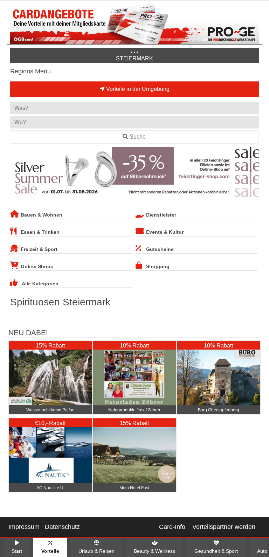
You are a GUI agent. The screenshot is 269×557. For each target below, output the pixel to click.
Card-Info (172, 526)
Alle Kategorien (40, 283)
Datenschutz (62, 526)
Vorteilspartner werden (223, 526)
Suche (138, 137)
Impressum (24, 526)
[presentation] (17, 173)
